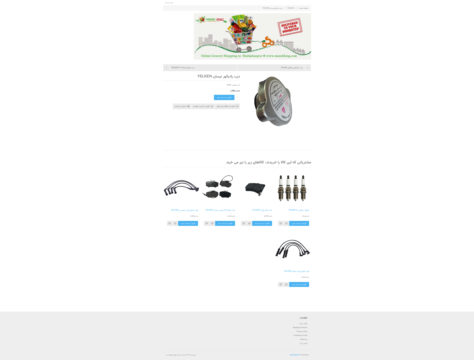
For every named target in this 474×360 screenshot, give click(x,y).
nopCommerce (295, 355)
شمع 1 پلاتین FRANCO (299, 210)
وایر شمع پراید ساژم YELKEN (296, 271)
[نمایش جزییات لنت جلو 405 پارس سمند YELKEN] (218, 188)
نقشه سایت (303, 323)
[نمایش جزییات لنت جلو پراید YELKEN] (255, 188)
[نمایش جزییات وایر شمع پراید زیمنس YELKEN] (181, 188)
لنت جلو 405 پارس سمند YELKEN (220, 210)
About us (303, 339)
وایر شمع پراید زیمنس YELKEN (184, 210)
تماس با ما (303, 343)
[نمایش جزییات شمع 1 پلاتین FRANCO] (292, 188)
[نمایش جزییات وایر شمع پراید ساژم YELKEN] (292, 250)
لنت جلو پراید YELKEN (262, 210)
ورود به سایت (169, 3)
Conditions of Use (300, 335)
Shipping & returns (300, 327)
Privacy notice (301, 331)
